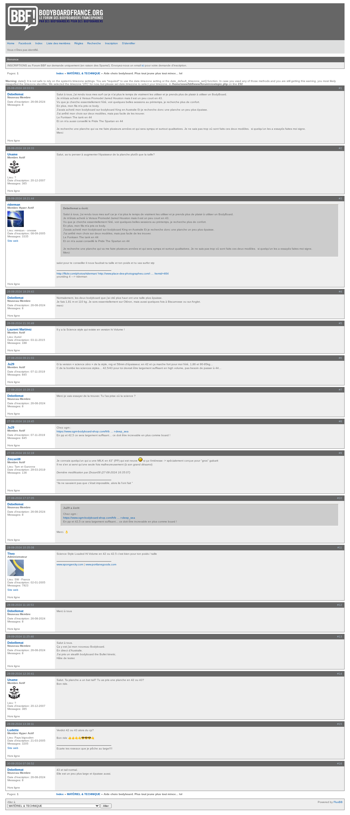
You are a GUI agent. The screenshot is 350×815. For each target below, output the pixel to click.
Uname (12, 154)
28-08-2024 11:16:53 (20, 604)
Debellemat (15, 94)
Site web (12, 240)
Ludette (13, 730)
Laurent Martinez (19, 329)
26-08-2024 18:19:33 (20, 148)
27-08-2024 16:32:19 (20, 452)
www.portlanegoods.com (101, 564)
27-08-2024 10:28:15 (20, 389)
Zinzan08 (14, 459)
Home (10, 43)
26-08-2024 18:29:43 (20, 291)
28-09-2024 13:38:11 (20, 723)
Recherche (94, 43)
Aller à (11, 802)
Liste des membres (58, 43)
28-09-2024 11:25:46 (20, 636)
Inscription (111, 43)
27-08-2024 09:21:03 (20, 357)
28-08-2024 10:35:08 (20, 547)
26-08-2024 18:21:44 (20, 198)
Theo (11, 553)
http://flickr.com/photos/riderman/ (77, 273)
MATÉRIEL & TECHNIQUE (83, 73)
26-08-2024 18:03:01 (20, 88)
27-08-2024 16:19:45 (20, 421)
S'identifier (128, 43)
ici (143, 65)
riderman (13, 204)
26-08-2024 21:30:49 (20, 323)
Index (38, 43)
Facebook (25, 43)
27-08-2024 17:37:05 (20, 498)
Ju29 (10, 364)
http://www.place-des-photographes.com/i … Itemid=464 (133, 273)
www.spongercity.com (70, 564)
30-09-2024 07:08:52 (20, 763)
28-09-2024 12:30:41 (20, 673)
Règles (78, 43)
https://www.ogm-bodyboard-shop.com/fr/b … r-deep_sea (93, 431)
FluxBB (338, 802)
